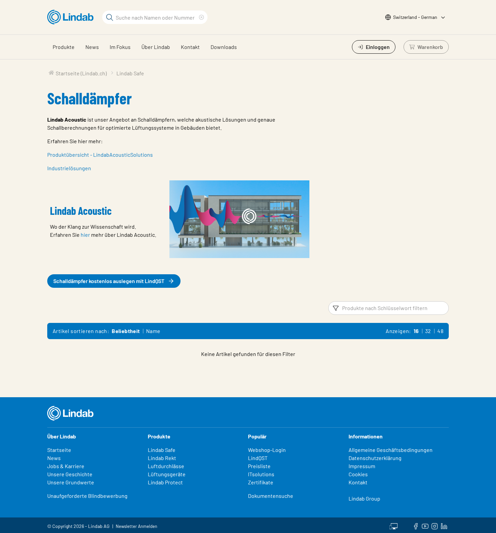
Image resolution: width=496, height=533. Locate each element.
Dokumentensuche (270, 495)
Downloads (224, 47)
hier (85, 234)
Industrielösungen (69, 168)
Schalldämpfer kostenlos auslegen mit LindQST (108, 281)
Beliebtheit (126, 331)
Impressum (362, 466)
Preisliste (259, 466)
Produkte (64, 47)
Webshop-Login (267, 450)
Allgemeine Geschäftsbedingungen (391, 450)
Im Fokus (120, 47)
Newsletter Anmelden (136, 526)
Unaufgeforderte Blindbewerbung (87, 495)
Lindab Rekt (162, 458)
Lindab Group (364, 498)
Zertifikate (260, 482)
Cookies (358, 474)
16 (416, 331)
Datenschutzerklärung (375, 458)
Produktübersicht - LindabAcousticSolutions (100, 154)
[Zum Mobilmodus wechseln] (393, 525)
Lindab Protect (165, 482)
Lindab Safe (161, 450)
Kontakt (190, 47)
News (92, 47)
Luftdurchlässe (166, 466)
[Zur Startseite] (72, 17)
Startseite (59, 450)
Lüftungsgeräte (167, 474)
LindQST (258, 458)
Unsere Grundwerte (70, 482)
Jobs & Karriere (65, 466)
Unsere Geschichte (69, 474)
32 (428, 331)
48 (440, 331)
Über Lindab (155, 47)
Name (153, 331)
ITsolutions (261, 474)
